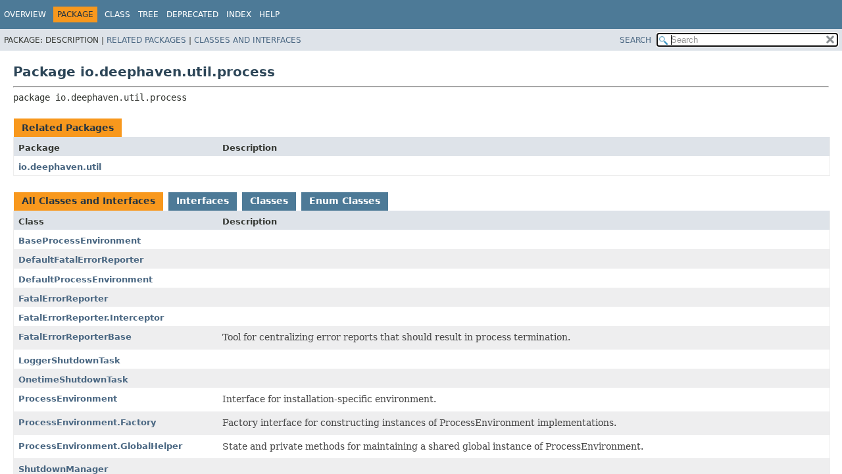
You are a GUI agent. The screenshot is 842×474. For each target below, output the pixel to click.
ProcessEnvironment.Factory (87, 422)
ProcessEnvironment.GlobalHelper (100, 446)
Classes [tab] (269, 201)
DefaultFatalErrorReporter (80, 260)
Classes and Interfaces (247, 40)
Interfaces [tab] (202, 201)
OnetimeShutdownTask (73, 379)
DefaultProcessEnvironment (85, 279)
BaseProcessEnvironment (79, 241)
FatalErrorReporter (63, 298)
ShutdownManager (63, 469)
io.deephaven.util (59, 167)
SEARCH (635, 40)
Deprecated (192, 14)
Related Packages (146, 40)
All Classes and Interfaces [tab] (88, 201)
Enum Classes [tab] (344, 201)
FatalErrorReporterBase (75, 337)
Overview (25, 14)
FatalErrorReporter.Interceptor (91, 318)
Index (238, 14)
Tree (148, 14)
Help (269, 14)
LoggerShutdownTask (69, 360)
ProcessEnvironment (67, 399)
